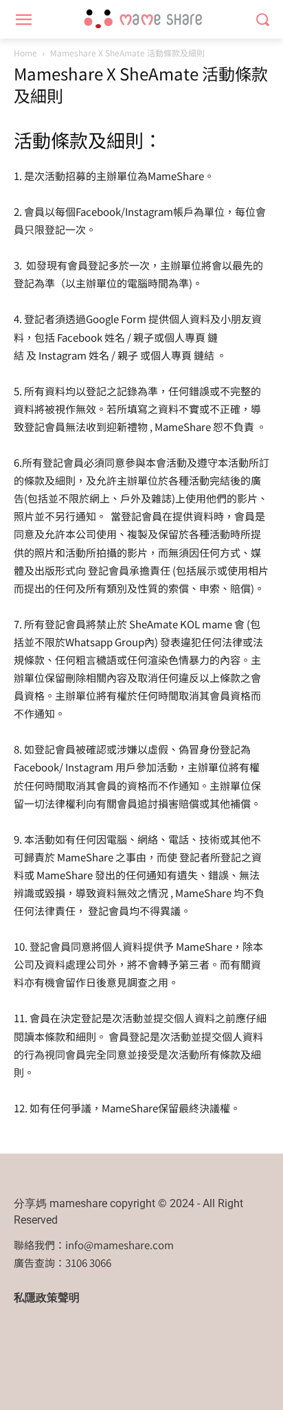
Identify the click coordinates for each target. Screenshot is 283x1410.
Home (25, 52)
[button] (263, 19)
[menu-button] (23, 19)
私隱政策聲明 (47, 1297)
